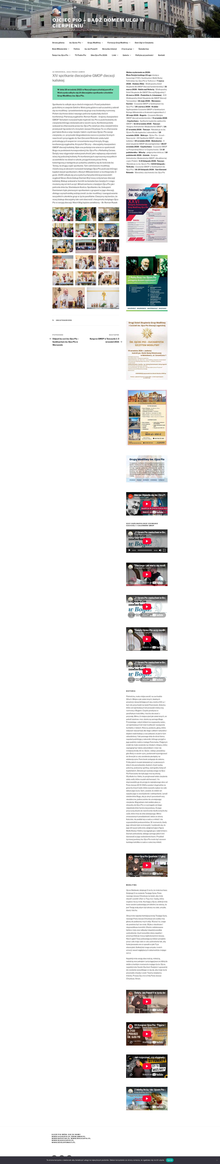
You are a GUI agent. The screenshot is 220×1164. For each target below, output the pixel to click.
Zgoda (169, 1160)
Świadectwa (144, 49)
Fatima (77, 49)
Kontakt (161, 55)
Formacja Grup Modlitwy (117, 43)
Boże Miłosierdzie (59, 49)
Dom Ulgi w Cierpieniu (144, 43)
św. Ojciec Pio (75, 43)
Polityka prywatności (144, 55)
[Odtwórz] (129, 550)
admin (81, 72)
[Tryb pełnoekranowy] (164, 550)
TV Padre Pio (80, 55)
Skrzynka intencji (109, 49)
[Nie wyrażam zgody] (217, 1160)
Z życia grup (127, 49)
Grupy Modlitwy (94, 43)
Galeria (126, 55)
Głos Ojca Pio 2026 (99, 55)
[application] (147, 541)
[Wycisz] (160, 550)
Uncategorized (64, 320)
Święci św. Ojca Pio (60, 55)
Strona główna (58, 43)
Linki (114, 55)
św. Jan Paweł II (91, 49)
